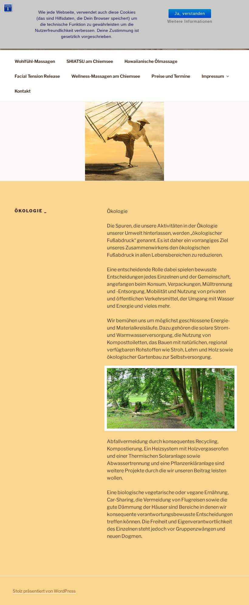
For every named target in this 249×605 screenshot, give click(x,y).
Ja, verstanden (190, 13)
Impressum (213, 76)
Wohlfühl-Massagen (35, 61)
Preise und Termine (171, 76)
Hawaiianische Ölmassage (150, 61)
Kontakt (23, 91)
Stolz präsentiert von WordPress (44, 590)
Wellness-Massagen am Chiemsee (105, 76)
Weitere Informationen (189, 21)
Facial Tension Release (37, 76)
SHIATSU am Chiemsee (90, 61)
